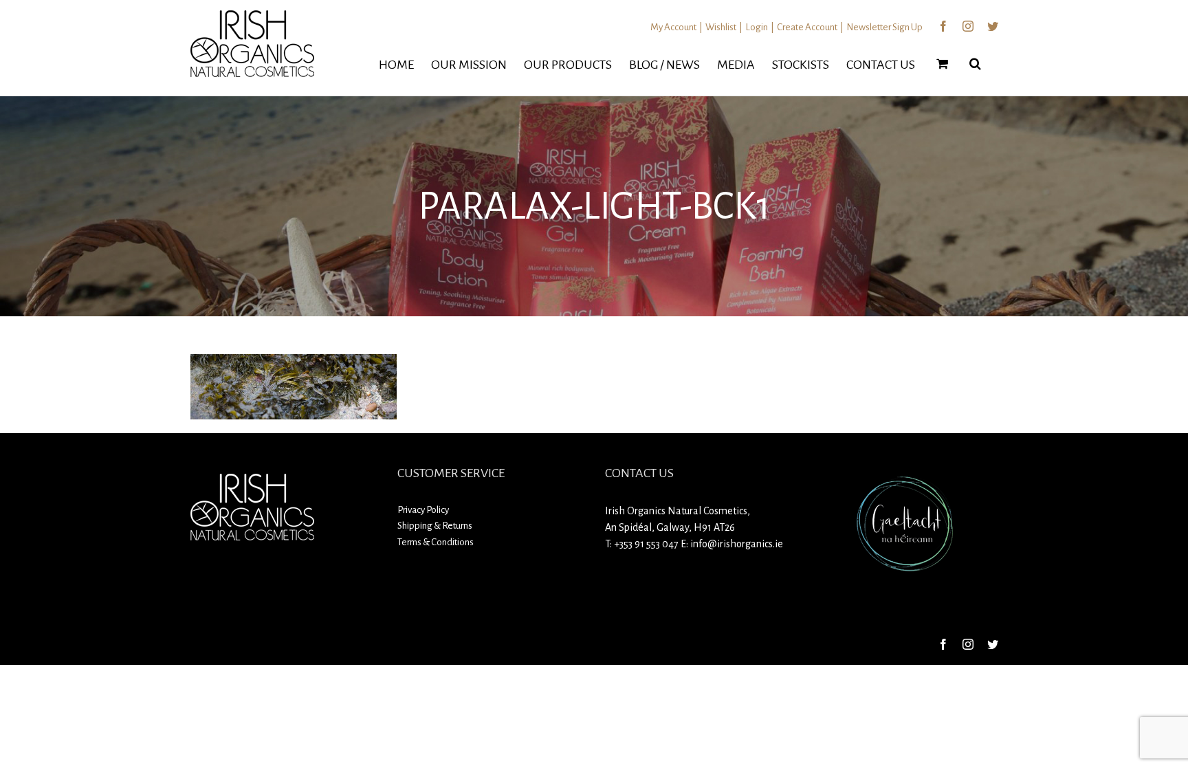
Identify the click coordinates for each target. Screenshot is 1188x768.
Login (756, 27)
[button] (975, 63)
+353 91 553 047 (646, 543)
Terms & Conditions (435, 542)
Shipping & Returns (434, 525)
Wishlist (721, 27)
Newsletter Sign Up (884, 27)
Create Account (807, 27)
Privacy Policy (423, 510)
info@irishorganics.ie (736, 543)
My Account (673, 27)
